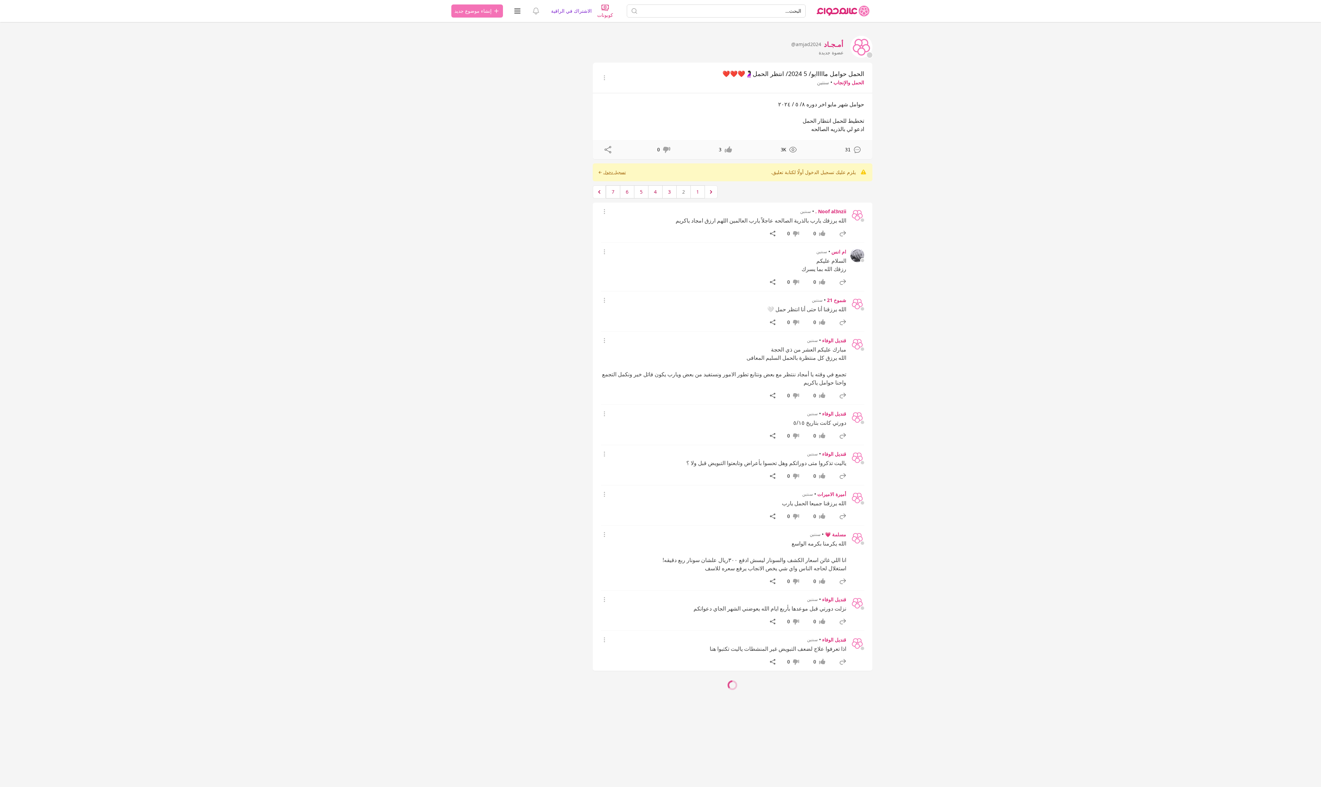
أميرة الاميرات (831, 494)
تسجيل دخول (614, 172)
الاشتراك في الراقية (571, 11)
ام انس (838, 251)
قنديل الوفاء (834, 340)
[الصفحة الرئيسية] (843, 11)
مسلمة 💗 (835, 534)
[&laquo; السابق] (711, 191)
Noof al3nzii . (830, 211)
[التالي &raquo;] (599, 191)
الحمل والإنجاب (849, 82)
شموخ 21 (836, 300)
